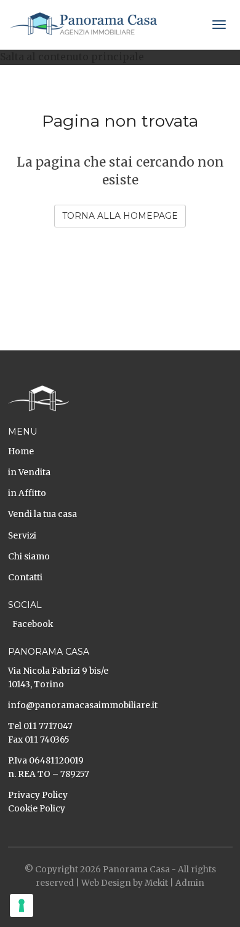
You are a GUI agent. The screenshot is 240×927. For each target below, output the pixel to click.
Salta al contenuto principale (72, 56)
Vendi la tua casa (42, 514)
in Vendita (29, 472)
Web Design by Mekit (124, 883)
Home (21, 451)
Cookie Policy (36, 808)
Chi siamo (29, 556)
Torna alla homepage (120, 215)
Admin (189, 883)
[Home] (84, 23)
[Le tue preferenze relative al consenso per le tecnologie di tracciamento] (21, 905)
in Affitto (27, 493)
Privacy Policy (38, 795)
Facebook (32, 624)
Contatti (25, 577)
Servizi (22, 536)
